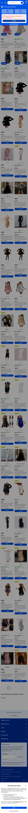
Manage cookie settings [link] (13, 810)
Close (14, 807)
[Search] (22, 3)
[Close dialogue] (26, 786)
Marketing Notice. (18, 801)
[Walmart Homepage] (5, 3)
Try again (14, 20)
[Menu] (2, 3)
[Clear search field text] (20, 2)
